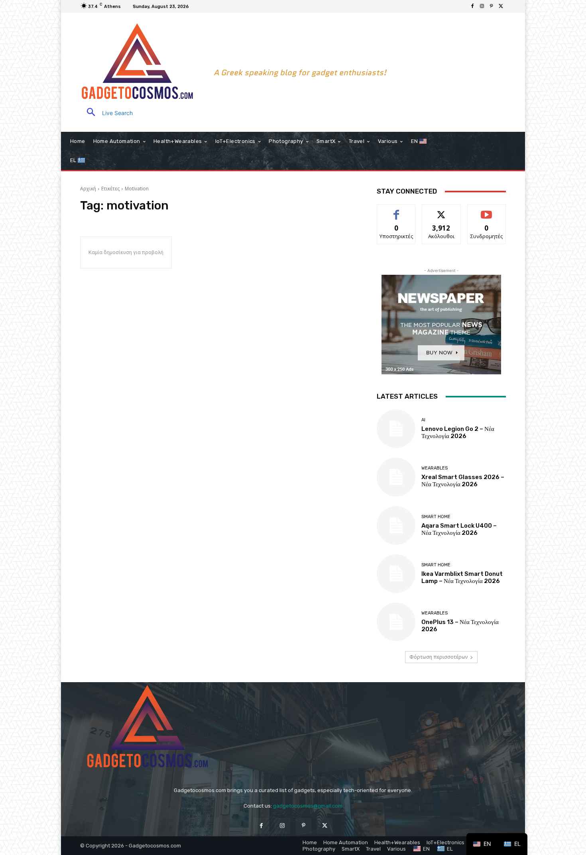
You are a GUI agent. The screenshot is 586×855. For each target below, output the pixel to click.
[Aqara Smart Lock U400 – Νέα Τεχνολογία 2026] (396, 525)
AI (423, 420)
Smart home (435, 517)
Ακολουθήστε (441, 210)
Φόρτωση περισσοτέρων (438, 656)
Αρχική (88, 188)
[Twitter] (501, 6)
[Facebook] (472, 6)
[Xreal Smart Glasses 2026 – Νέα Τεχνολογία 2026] (396, 477)
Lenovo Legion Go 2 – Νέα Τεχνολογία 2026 (457, 432)
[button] (106, 113)
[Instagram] (482, 6)
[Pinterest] (491, 6)
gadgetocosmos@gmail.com (307, 806)
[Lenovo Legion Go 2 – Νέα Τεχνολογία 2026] (396, 428)
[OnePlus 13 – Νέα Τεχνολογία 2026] (396, 622)
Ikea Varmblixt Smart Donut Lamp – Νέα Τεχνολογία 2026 (462, 577)
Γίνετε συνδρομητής (487, 213)
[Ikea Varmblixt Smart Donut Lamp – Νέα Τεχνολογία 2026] (396, 573)
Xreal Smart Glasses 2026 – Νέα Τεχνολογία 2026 (462, 480)
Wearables (434, 468)
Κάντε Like (396, 210)
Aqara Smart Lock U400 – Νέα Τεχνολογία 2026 (459, 529)
